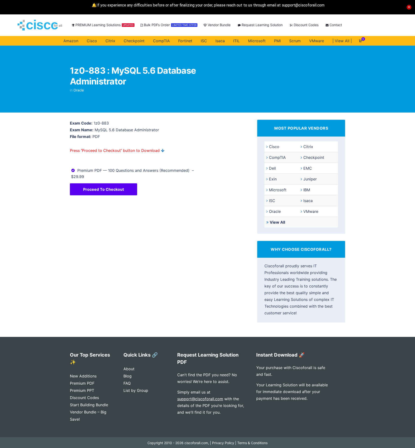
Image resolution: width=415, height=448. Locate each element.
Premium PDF (82, 383)
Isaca (308, 200)
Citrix (308, 146)
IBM (306, 189)
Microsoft (278, 189)
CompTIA (277, 157)
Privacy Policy (223, 443)
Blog (127, 376)
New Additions (83, 376)
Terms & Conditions (252, 443)
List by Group (135, 390)
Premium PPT (82, 390)
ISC (272, 200)
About (128, 368)
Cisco (274, 146)
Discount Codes (84, 397)
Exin (273, 179)
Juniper (310, 179)
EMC (307, 168)
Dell (272, 168)
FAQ (127, 383)
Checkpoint (313, 157)
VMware (310, 211)
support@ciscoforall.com (200, 398)
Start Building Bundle (89, 404)
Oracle (78, 90)
